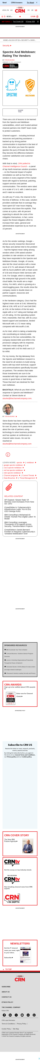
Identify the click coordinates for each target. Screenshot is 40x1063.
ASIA (4, 10)
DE (29, 10)
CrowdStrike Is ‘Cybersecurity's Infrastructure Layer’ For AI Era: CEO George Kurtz (17, 509)
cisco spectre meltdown (13, 468)
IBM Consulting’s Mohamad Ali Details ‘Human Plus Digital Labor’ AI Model (20, 517)
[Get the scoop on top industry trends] (12, 879)
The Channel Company (11, 1007)
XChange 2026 (30, 21)
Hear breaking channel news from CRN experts (18, 887)
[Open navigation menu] (3, 16)
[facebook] (4, 1014)
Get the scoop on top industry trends (17, 870)
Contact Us (6, 997)
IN (8, 10)
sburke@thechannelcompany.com (17, 398)
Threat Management (27, 478)
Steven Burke (10, 60)
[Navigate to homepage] (20, 13)
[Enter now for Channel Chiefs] (11, 704)
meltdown (30, 462)
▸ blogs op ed (14, 40)
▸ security (24, 40)
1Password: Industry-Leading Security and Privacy (20, 673)
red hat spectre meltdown (13, 470)
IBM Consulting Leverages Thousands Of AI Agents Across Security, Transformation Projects (18, 524)
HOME (5, 40)
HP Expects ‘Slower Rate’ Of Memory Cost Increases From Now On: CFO (19, 502)
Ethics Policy (7, 1002)
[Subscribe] (25, 962)
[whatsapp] (34, 1014)
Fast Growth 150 (18, 21)
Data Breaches (10, 478)
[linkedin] (10, 1014)
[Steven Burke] (8, 414)
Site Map (16, 1029)
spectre (20, 462)
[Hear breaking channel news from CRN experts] (12, 898)
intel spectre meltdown (12, 473)
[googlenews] (28, 1014)
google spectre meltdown (13, 465)
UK (32, 10)
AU (11, 10)
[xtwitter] (16, 1014)
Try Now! (30, 3)
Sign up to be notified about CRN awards (19, 687)
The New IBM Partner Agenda (10, 840)
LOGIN (33, 17)
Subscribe (8, 957)
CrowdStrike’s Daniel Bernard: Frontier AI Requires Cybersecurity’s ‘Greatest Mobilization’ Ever (19, 532)
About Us (5, 992)
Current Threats (28, 475)
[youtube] (22, 1014)
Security (6, 45)
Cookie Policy (6, 1029)
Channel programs (11, 475)
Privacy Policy (21, 1024)
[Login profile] (37, 16)
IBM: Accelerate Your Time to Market (16, 650)
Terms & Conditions (8, 1024)
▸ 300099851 (33, 40)
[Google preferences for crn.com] (11, 65)
